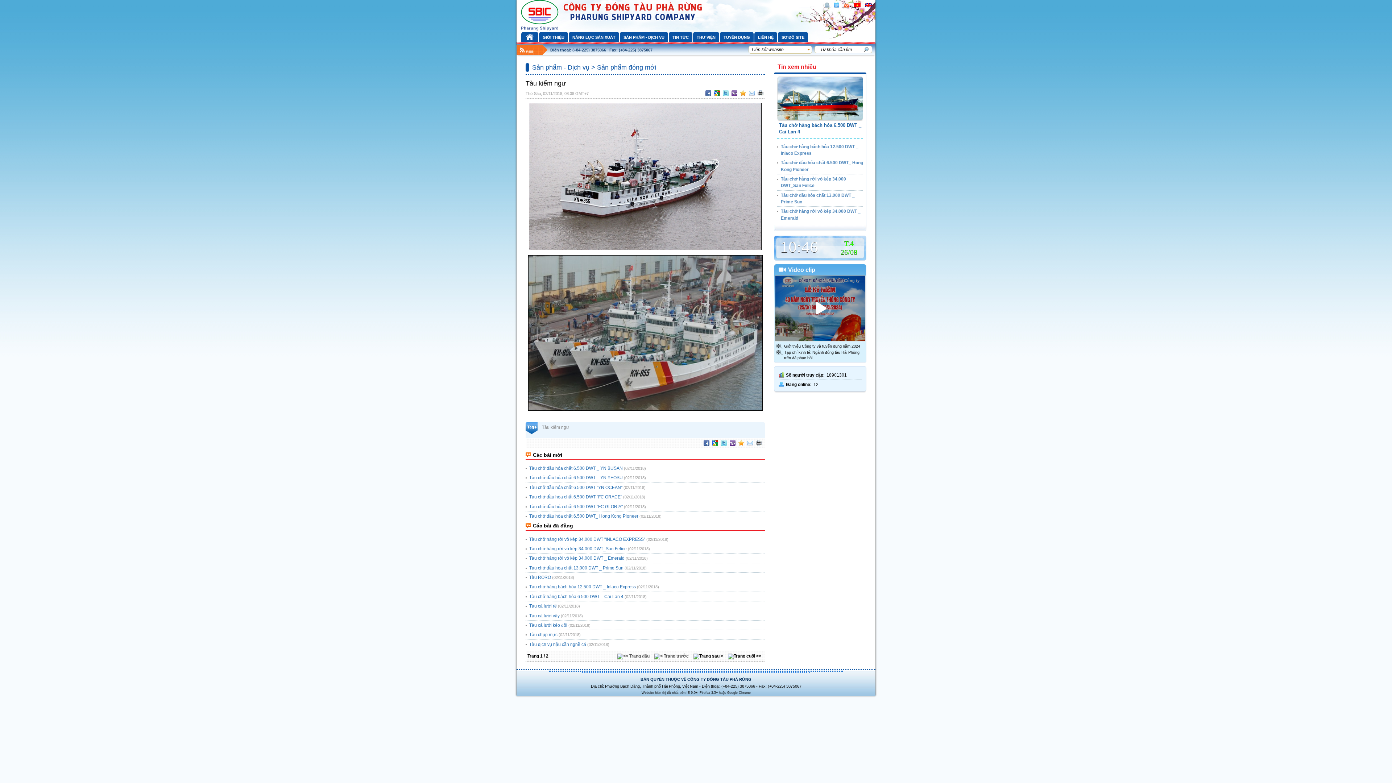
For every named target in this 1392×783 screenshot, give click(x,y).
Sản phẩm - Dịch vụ (644, 37)
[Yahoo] (734, 93)
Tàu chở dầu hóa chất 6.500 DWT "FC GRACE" (575, 497)
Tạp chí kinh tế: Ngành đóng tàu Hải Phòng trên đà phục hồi (821, 355)
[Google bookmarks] (717, 93)
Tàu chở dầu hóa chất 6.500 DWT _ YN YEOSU (576, 477)
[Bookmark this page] (743, 93)
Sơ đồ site (793, 37)
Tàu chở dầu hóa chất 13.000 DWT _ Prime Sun (576, 568)
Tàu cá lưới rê (543, 606)
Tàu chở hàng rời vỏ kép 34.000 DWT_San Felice (578, 548)
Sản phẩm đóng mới (626, 67)
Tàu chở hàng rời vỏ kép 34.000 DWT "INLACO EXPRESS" (587, 539)
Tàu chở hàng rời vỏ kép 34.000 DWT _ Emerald (577, 558)
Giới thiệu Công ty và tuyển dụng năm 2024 (822, 346)
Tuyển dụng (737, 37)
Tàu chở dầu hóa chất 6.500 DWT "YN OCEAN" (575, 487)
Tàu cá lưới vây (544, 615)
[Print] (760, 93)
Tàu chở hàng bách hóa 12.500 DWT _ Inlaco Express (582, 586)
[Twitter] (726, 93)
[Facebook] (708, 93)
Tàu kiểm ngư (555, 427)
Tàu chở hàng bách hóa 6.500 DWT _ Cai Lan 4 (576, 596)
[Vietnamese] (857, 5)
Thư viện (706, 37)
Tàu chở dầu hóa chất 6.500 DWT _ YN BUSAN (576, 468)
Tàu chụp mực (543, 634)
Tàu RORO (540, 577)
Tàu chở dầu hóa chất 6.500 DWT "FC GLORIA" (576, 506)
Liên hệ (766, 37)
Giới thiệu (553, 37)
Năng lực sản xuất (594, 37)
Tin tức (680, 37)
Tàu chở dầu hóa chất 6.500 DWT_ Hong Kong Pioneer (583, 516)
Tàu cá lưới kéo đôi (548, 625)
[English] (868, 5)
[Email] (752, 93)
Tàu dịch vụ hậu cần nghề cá (557, 644)
